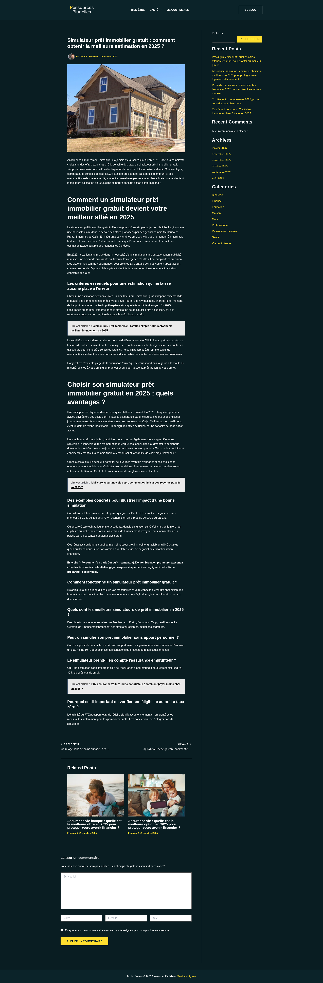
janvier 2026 (219, 148)
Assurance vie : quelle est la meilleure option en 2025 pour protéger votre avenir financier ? (154, 824)
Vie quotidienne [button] (178, 9)
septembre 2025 (221, 172)
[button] (160, 10)
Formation (218, 207)
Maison (216, 213)
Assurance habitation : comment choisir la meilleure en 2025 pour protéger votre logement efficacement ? (237, 75)
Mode (215, 219)
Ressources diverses (224, 231)
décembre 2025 (221, 154)
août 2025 (218, 178)
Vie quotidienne (221, 243)
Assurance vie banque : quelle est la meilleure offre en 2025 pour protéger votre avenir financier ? (94, 824)
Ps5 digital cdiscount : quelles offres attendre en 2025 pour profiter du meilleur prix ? (236, 61)
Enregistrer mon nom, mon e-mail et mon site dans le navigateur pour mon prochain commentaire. (117, 930)
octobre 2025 (220, 166)
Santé (215, 237)
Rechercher (218, 33)
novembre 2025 (221, 160)
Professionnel (220, 225)
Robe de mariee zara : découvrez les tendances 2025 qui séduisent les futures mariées (236, 89)
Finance (72, 833)
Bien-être (138, 9)
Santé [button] (154, 9)
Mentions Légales (186, 976)
